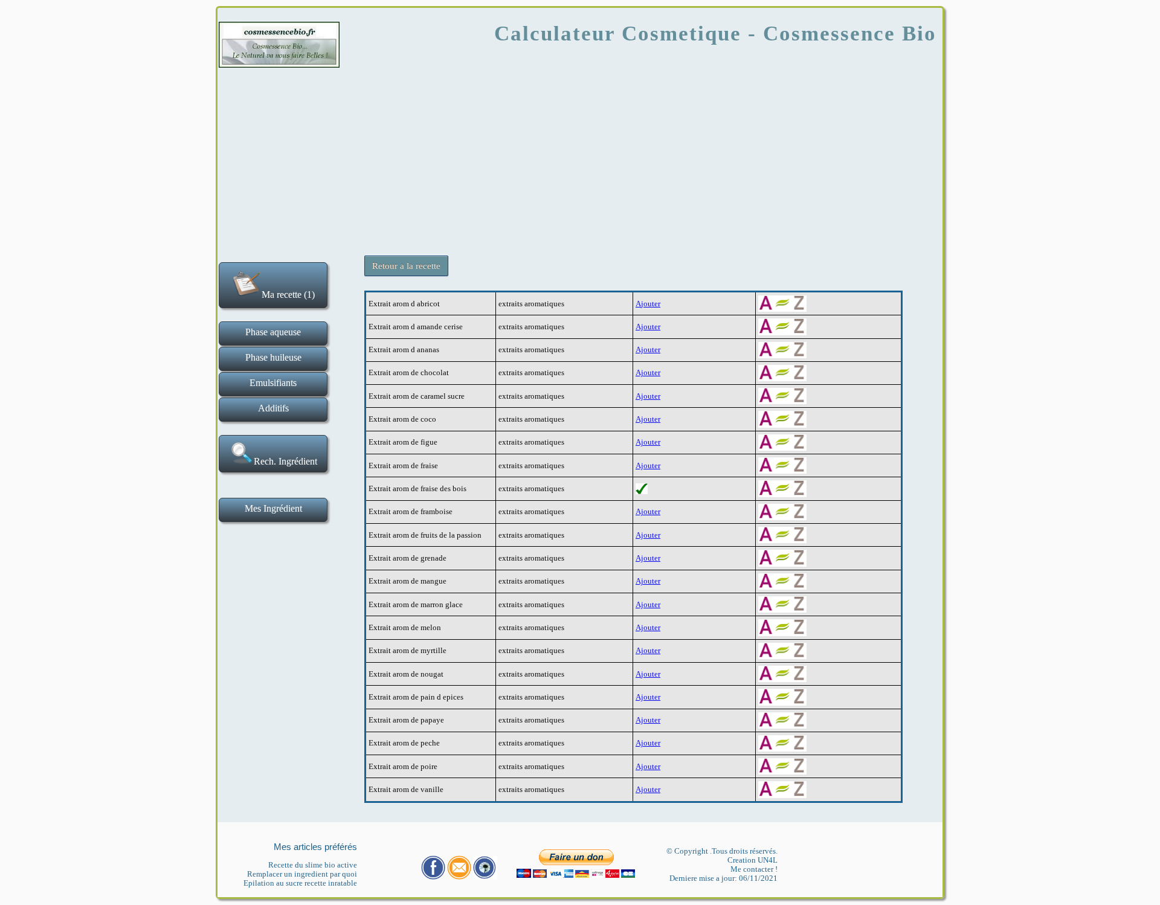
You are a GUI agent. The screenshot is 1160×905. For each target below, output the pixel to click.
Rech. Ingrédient (285, 461)
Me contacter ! (754, 869)
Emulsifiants (273, 383)
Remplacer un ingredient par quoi (302, 873)
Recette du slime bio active (312, 864)
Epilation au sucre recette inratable (300, 882)
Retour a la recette (406, 266)
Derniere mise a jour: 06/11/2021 (723, 878)
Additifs (273, 408)
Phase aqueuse (273, 332)
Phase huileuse (273, 357)
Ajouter (648, 303)
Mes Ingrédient (273, 508)
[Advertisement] (580, 157)
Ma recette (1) (288, 294)
